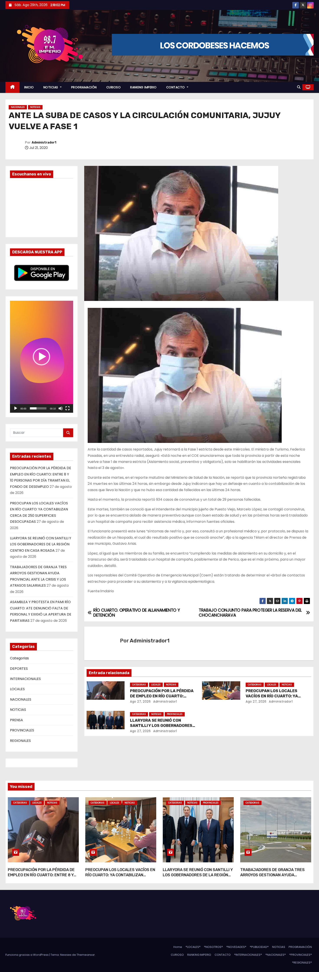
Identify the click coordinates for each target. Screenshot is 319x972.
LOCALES (17, 689)
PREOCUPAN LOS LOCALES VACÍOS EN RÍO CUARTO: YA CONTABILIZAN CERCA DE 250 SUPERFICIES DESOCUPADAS (120, 877)
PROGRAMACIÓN (84, 87)
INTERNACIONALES (25, 678)
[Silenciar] (60, 408)
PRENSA (16, 720)
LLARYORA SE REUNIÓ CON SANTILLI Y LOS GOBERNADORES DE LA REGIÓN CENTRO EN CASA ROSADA (40, 544)
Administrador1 (44, 142)
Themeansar (86, 955)
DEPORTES (19, 668)
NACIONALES (18, 107)
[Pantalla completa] (67, 408)
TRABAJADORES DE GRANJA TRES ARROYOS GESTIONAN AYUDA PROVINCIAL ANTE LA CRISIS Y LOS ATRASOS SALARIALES (272, 877)
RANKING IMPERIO (143, 87)
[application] (41, 357)
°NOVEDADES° (236, 947)
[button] (299, 87)
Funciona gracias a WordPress (27, 955)
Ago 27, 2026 (140, 701)
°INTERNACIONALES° (248, 955)
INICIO (29, 87)
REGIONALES (20, 740)
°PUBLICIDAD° (259, 947)
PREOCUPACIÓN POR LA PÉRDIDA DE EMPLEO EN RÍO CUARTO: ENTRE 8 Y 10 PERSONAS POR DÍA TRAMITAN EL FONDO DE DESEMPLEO (42, 877)
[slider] (38, 408)
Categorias (19, 658)
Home (177, 947)
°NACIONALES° (275, 955)
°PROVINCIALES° (300, 955)
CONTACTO (176, 87)
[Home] (12, 87)
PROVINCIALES (22, 730)
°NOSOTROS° (213, 947)
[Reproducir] (15, 408)
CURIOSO (113, 87)
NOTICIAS (51, 87)
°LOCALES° (193, 947)
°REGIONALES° (302, 962)
